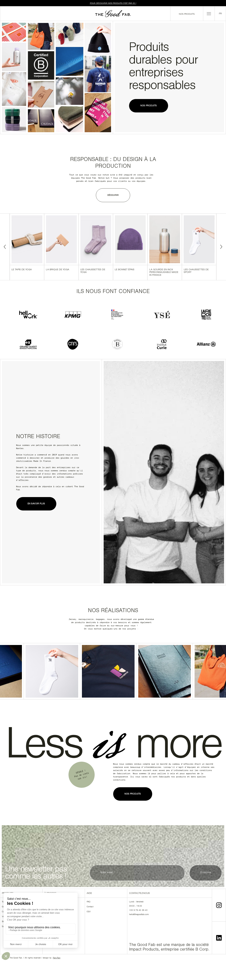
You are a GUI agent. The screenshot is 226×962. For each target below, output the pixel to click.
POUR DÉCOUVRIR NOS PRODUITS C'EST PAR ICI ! (113, 3)
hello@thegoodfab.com (139, 915)
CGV (89, 912)
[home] (113, 13)
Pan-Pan (56, 958)
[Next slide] (221, 247)
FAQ (88, 902)
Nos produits (187, 14)
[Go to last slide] (5, 247)
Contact (90, 907)
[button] (209, 13)
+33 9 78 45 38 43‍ (138, 910)
